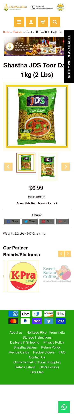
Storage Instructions (37, 337)
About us (15, 332)
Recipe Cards (19, 352)
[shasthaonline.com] (37, 7)
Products (17, 32)
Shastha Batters (25, 347)
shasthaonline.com (35, 401)
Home (6, 32)
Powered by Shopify (37, 408)
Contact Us (37, 357)
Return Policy (51, 347)
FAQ (62, 352)
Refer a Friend (25, 367)
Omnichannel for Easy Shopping (37, 362)
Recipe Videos (44, 352)
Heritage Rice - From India (46, 332)
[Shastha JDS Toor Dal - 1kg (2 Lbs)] (26, 163)
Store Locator (49, 367)
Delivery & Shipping (24, 342)
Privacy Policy (53, 342)
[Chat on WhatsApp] (64, 407)
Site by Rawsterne (37, 405)
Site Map (37, 372)
